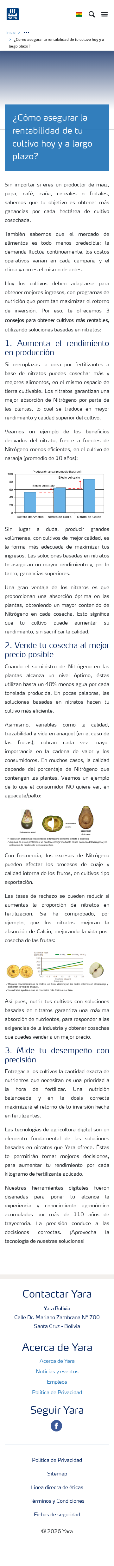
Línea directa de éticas (57, 1487)
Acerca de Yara (57, 1361)
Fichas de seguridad (57, 1515)
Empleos (57, 1382)
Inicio (11, 33)
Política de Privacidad (57, 1392)
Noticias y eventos (57, 1371)
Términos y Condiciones (57, 1501)
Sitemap (57, 1474)
